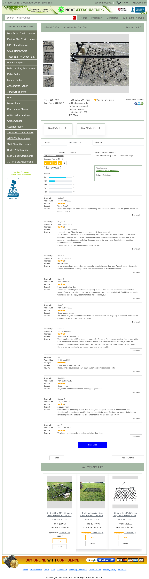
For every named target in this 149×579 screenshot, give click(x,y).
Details (47, 142)
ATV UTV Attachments (18, 138)
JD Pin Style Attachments (20, 161)
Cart (53, 570)
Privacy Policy (109, 570)
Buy (59, 541)
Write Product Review (67, 152)
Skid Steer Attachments (19, 144)
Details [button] (59, 547)
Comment (136, 215)
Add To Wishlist (128, 458)
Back (57, 458)
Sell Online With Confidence (107, 171)
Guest (108, 2)
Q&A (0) (98, 142)
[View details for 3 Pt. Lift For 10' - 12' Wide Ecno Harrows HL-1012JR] (59, 492)
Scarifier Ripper (15, 127)
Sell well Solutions (103, 175)
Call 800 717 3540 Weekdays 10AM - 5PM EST (27, 2)
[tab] (21, 33)
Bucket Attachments (17, 150)
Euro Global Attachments (20, 156)
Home (85, 17)
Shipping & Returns (78, 570)
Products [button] (96, 18)
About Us (122, 570)
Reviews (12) (75, 142)
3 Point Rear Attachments (20, 132)
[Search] (74, 18)
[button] (23, 34)
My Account (139, 2)
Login (46, 570)
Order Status (36, 570)
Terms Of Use (95, 570)
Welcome (100, 2)
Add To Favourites (105, 100)
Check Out (62, 570)
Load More (92, 445)
